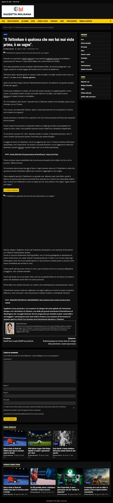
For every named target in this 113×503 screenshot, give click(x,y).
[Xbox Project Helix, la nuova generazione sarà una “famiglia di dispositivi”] (70, 476)
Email (6, 393)
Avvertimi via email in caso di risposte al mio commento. (22, 410)
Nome (6, 385)
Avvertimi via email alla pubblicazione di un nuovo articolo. (24, 414)
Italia (24, 59)
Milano (6, 96)
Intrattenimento (72, 21)
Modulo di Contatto (86, 21)
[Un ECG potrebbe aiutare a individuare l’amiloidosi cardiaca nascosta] (43, 476)
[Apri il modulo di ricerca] (110, 21)
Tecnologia (53, 21)
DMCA (82, 89)
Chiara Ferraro (9, 49)
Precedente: (18, 339)
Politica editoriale (86, 93)
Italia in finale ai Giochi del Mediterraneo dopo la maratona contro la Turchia (14, 450)
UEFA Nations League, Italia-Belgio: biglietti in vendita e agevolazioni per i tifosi (39, 450)
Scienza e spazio (43, 21)
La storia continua (11, 190)
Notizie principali (13, 21)
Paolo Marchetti (9, 455)
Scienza (88, 482)
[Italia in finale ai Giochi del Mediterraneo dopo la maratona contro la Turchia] (15, 438)
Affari (33, 21)
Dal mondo (25, 21)
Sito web (6, 400)
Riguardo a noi (85, 82)
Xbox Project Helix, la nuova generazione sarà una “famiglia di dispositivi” (68, 489)
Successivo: (59, 341)
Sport (62, 21)
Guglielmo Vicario (52, 59)
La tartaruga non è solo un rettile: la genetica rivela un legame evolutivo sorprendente (96, 489)
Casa (3, 21)
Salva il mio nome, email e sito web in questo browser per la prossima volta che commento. (35, 407)
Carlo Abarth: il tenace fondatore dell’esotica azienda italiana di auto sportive (64, 450)
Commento (8, 359)
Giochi (61, 482)
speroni (30, 59)
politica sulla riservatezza (88, 96)
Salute (34, 482)
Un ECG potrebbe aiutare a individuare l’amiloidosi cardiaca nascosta (42, 488)
